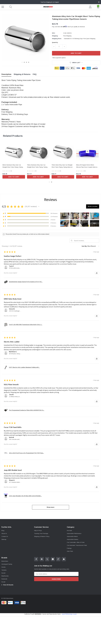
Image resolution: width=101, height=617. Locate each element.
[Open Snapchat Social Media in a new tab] (64, 559)
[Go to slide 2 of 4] (24, 62)
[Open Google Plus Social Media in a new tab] (58, 559)
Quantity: (55, 42)
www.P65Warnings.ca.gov (69, 614)
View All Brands (8, 585)
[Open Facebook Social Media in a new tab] (36, 559)
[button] (39, 206)
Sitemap (3, 539)
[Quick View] (13, 151)
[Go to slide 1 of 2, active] (49, 182)
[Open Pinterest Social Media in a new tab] (42, 559)
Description (6, 74)
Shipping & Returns (22, 74)
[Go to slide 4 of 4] (28, 62)
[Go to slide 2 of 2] (51, 182)
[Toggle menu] (2, 6)
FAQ (34, 74)
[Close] (99, 2)
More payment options (59, 57)
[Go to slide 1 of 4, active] (22, 62)
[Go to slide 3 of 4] (26, 62)
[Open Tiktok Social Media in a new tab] (53, 559)
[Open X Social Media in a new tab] (47, 559)
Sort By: (84, 246)
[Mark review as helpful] (96, 273)
